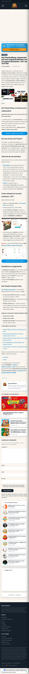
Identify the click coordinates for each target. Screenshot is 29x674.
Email (3, 472)
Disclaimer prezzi (5, 642)
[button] (14, 133)
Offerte (5, 183)
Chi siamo (3, 636)
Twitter (5, 359)
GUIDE (2, 621)
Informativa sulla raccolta (9, 672)
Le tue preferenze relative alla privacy (15, 670)
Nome (3, 465)
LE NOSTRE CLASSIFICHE (6, 619)
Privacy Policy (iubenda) (6, 638)
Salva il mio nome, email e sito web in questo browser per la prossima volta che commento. (14, 486)
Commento (4, 447)
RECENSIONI (4, 617)
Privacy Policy (11, 594)
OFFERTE (3, 623)
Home (2, 41)
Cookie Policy (17, 594)
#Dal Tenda (4, 378)
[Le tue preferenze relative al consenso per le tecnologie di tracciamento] (26, 671)
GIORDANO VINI (4, 628)
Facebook (5, 357)
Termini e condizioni (5, 644)
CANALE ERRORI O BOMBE (8, 372)
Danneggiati (6, 165)
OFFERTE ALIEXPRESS (6, 626)
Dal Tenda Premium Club (8, 289)
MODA (9, 366)
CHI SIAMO (3, 625)
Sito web (3, 478)
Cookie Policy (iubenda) (6, 640)
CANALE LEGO (21, 370)
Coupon (7, 41)
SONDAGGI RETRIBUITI (6, 630)
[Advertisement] (14, 24)
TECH (13, 366)
